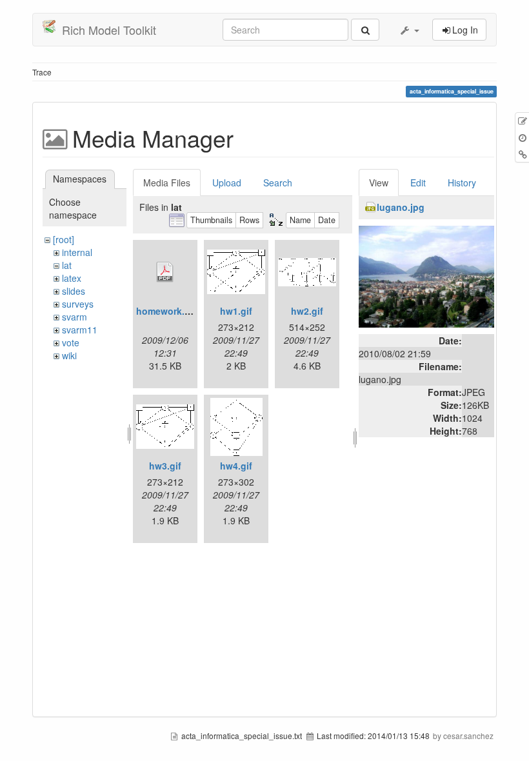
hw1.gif (236, 310)
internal (77, 252)
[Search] (365, 30)
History (462, 182)
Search (277, 182)
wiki (69, 355)
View (378, 182)
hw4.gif (236, 465)
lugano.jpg (400, 207)
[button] (409, 30)
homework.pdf (167, 310)
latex (71, 278)
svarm (74, 316)
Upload (226, 182)
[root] (63, 239)
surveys (78, 303)
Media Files (166, 182)
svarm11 (79, 329)
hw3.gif (165, 465)
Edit (418, 182)
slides (73, 290)
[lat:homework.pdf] (165, 272)
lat (67, 265)
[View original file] (426, 275)
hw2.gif (307, 310)
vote (70, 342)
